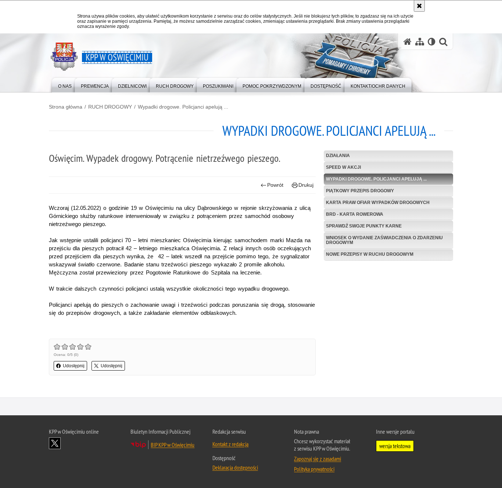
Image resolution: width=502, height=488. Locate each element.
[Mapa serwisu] (419, 41)
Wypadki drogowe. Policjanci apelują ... (183, 107)
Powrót (275, 185)
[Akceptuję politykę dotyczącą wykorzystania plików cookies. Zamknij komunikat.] (419, 6)
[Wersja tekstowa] (431, 41)
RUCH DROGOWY (110, 107)
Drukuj (305, 185)
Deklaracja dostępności (235, 467)
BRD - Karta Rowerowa (354, 214)
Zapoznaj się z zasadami (317, 458)
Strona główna (65, 107)
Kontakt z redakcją (230, 444)
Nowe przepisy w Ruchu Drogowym (369, 254)
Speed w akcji (343, 167)
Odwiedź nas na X (55, 443)
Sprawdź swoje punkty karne (364, 226)
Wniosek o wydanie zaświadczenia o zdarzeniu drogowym (384, 240)
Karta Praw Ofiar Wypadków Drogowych (378, 202)
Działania (338, 155)
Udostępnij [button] (74, 365)
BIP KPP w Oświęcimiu (172, 444)
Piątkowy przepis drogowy (360, 190)
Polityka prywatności (314, 469)
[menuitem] (65, 84)
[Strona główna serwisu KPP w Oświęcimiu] (408, 41)
